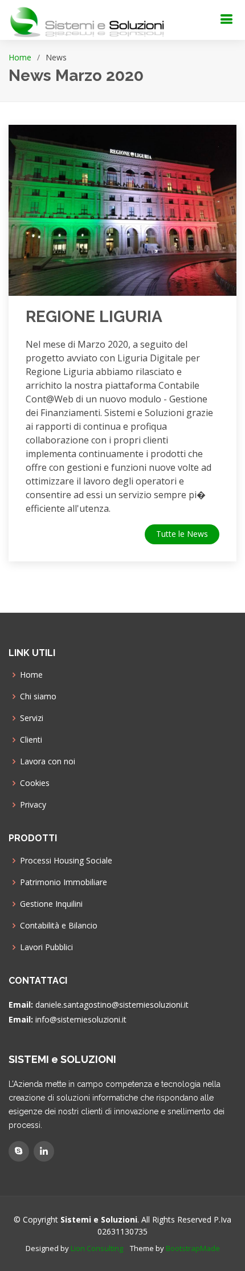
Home (20, 57)
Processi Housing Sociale (66, 861)
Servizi (31, 718)
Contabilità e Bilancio (58, 926)
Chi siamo (38, 696)
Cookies (35, 783)
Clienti (31, 740)
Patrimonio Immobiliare (63, 882)
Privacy (33, 805)
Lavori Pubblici (46, 947)
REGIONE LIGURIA (94, 316)
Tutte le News (182, 533)
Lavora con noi (47, 761)
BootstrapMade (193, 1248)
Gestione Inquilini (51, 904)
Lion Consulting (97, 1248)
